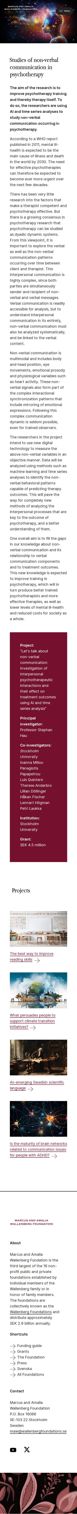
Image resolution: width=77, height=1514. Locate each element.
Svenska (24, 1369)
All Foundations (30, 1375)
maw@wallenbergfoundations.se (38, 1431)
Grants (23, 1352)
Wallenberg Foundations (31, 1312)
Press (22, 1363)
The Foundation (31, 1357)
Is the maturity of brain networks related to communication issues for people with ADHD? (38, 1149)
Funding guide (29, 1346)
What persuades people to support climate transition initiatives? (32, 1021)
